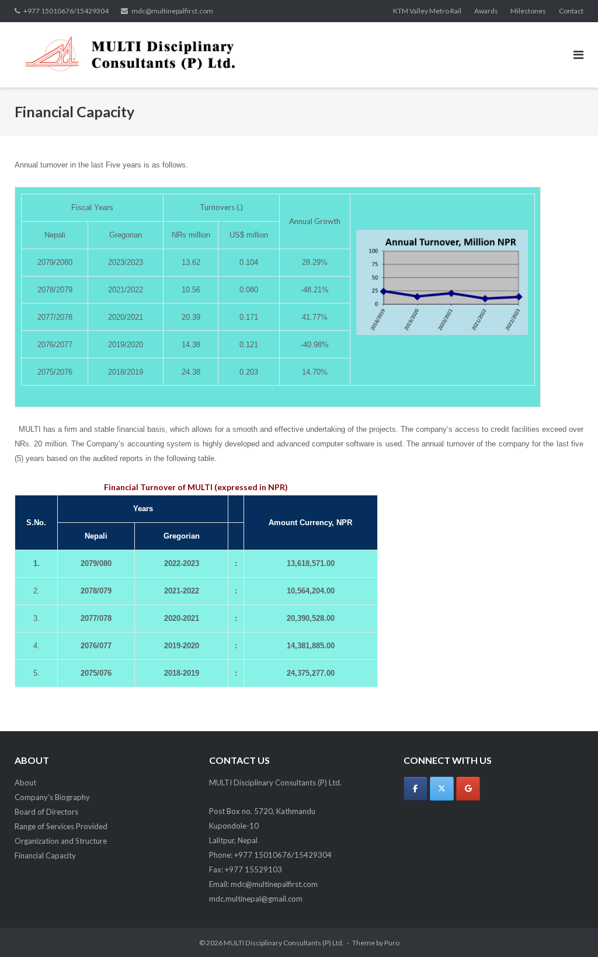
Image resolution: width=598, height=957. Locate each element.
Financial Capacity (45, 855)
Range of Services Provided (61, 826)
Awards (486, 10)
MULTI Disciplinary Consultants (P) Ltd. (284, 942)
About (25, 782)
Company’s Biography (52, 797)
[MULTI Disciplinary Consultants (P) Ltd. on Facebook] (415, 789)
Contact (571, 10)
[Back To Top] (569, 929)
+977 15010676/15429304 (66, 10)
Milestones (528, 10)
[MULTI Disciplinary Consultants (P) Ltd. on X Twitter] (442, 789)
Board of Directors (46, 811)
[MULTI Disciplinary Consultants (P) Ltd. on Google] (468, 789)
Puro (391, 942)
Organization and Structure (61, 841)
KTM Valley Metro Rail (427, 10)
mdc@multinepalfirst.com (172, 10)
